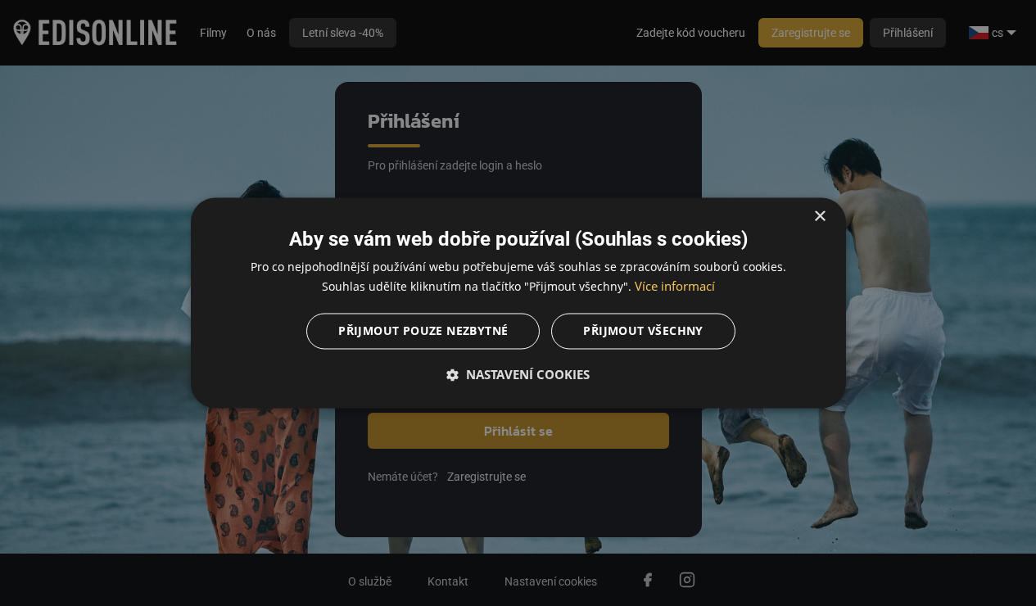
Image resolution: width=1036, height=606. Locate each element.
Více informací (675, 286)
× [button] (819, 216)
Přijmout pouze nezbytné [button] (423, 331)
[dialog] (518, 302)
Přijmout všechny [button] (643, 331)
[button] (518, 375)
